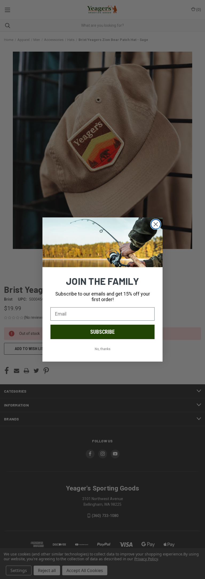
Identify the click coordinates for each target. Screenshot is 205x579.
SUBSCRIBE (102, 332)
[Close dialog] (155, 224)
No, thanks (103, 349)
